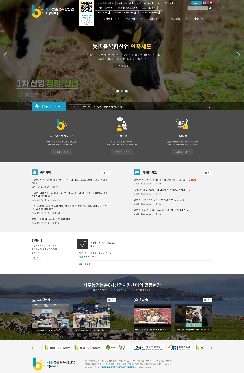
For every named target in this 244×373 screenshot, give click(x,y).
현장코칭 (153, 18)
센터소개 (107, 18)
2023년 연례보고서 (143, 3)
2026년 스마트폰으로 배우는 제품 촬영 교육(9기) (159, 199)
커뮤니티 (198, 18)
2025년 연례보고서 (103, 3)
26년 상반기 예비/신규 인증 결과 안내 (51, 219)
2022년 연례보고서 (164, 3)
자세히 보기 (122, 65)
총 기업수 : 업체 (61, 152)
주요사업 (130, 18)
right (211, 347)
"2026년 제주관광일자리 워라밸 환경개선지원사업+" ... (162, 189)
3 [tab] (126, 91)
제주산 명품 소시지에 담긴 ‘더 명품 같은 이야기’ (120, 106)
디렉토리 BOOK (103, 7)
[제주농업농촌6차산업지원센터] (53, 11)
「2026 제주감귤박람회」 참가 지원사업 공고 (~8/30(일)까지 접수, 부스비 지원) (70, 181)
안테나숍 (182, 136)
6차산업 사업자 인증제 (61, 136)
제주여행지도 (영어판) (149, 12)
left (33, 347)
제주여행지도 (102, 12)
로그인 (196, 3)
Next (238, 55)
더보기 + (105, 172)
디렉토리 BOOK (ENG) (126, 7)
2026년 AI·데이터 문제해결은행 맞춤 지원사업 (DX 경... (162, 179)
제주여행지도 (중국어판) (124, 12)
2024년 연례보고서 (123, 3)
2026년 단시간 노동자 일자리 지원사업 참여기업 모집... (162, 209)
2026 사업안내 (147, 7)
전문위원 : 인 (122, 152)
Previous (5, 55)
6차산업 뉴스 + (51, 106)
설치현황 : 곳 (182, 152)
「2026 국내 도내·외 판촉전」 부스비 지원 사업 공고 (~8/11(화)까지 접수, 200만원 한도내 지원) (70, 194)
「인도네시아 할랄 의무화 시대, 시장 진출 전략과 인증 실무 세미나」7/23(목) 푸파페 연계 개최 (69, 208)
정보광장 (175, 18)
